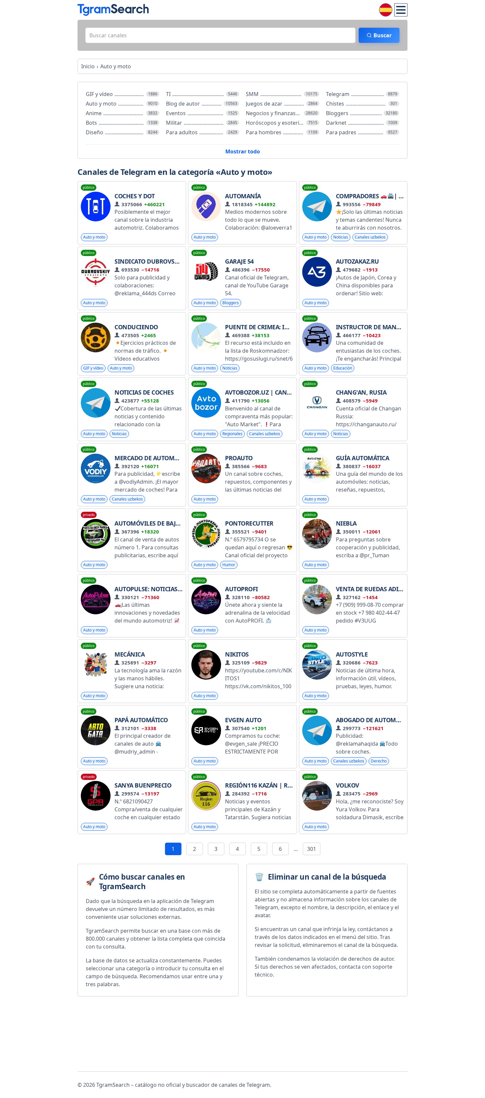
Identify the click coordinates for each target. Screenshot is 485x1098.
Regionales (232, 433)
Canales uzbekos (370, 237)
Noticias (340, 237)
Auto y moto (94, 237)
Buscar (382, 35)
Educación (342, 368)
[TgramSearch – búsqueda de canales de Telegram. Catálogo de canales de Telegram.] (113, 10)
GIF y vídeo (93, 368)
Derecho (379, 761)
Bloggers (230, 303)
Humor (228, 564)
